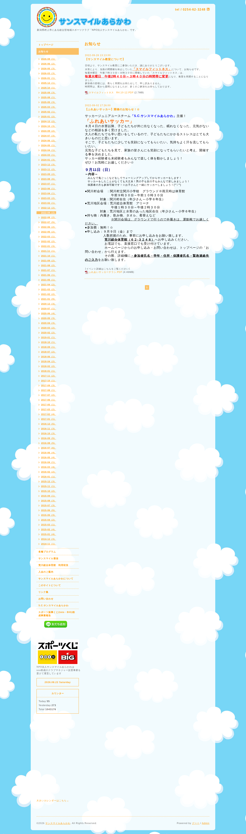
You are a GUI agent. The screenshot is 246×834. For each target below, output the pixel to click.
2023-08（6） (48, 179)
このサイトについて (49, 585)
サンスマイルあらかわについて (55, 578)
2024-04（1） (48, 150)
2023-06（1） (48, 188)
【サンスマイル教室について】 (105, 59)
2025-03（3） (48, 107)
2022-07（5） (48, 222)
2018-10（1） (48, 342)
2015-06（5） (48, 510)
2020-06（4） (48, 313)
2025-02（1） (48, 112)
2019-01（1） (48, 337)
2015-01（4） (48, 534)
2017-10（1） (48, 380)
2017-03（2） (48, 409)
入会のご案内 (45, 572)
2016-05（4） (48, 457)
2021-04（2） (48, 284)
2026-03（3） (48, 73)
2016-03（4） (48, 467)
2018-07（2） (48, 352)
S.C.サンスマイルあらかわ (53, 605)
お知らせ (43, 51)
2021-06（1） (48, 275)
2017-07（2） (48, 395)
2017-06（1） (48, 400)
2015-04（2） (48, 520)
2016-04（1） (48, 462)
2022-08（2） (48, 217)
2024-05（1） (48, 145)
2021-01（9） (48, 299)
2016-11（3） (48, 428)
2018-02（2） (48, 366)
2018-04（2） (48, 361)
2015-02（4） (48, 529)
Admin (205, 823)
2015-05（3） (48, 515)
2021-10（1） (48, 256)
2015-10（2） (48, 491)
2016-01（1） (48, 476)
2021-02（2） (48, 294)
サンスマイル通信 (48, 558)
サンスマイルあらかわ (57, 823)
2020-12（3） (48, 304)
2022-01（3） (48, 246)
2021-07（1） (48, 270)
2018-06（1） (48, 356)
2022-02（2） (48, 241)
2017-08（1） (48, 390)
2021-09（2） (48, 260)
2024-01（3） (48, 160)
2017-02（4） (48, 414)
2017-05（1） (48, 404)
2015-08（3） (48, 500)
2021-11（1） (48, 251)
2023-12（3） (48, 164)
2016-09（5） (48, 438)
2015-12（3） (48, 481)
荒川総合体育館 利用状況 (53, 565)
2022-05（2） (48, 232)
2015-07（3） (48, 505)
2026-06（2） (48, 64)
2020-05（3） (48, 318)
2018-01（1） (48, 371)
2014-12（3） (48, 539)
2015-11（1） (48, 486)
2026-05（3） (48, 68)
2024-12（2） (48, 121)
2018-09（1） (48, 347)
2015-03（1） (48, 524)
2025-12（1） (48, 83)
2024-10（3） (48, 126)
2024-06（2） (48, 140)
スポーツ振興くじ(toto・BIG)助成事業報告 (56, 614)
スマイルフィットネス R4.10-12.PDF (111, 92)
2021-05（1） (48, 280)
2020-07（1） (48, 308)
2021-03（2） (48, 289)
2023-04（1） (48, 193)
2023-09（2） (48, 174)
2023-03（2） (48, 198)
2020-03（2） (48, 328)
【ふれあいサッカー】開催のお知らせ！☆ (112, 109)
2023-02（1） (48, 203)
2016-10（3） (48, 433)
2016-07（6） (48, 448)
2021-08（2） (48, 265)
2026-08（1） (48, 59)
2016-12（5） (48, 424)
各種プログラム (47, 551)
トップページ (45, 44)
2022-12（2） (48, 208)
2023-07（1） (48, 184)
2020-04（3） (48, 323)
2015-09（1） (48, 496)
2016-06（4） (48, 452)
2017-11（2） (48, 376)
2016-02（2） (48, 472)
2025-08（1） (48, 97)
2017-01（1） (48, 419)
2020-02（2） (48, 332)
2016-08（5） (48, 443)
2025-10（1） (48, 88)
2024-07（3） (48, 136)
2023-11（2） (48, 169)
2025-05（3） (48, 102)
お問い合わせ (45, 598)
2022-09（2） (48, 212)
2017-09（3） (48, 385)
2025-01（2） (48, 116)
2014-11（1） (48, 544)
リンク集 (43, 592)
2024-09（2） (48, 131)
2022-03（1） (48, 236)
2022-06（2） (48, 227)
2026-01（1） (48, 78)
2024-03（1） (48, 155)
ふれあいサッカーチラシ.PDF (105, 272)
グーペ (195, 823)
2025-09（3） (48, 92)
